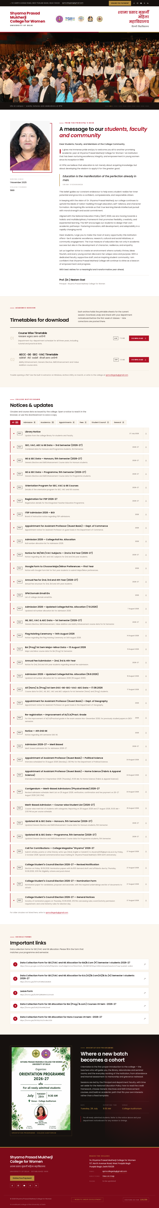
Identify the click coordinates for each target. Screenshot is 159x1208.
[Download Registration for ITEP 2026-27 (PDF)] (146, 501)
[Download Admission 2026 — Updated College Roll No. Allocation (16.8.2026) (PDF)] (146, 676)
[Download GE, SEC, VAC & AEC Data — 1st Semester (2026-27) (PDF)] (146, 622)
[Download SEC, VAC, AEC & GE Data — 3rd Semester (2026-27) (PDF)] (146, 447)
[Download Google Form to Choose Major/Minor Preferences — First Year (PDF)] (146, 568)
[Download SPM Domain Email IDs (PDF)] (146, 595)
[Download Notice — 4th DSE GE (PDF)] (146, 732)
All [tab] (15, 422)
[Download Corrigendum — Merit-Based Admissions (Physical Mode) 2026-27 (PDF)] (146, 792)
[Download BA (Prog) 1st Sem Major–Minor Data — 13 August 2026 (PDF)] (146, 649)
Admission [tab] (29, 422)
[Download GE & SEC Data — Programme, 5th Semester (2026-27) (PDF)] (146, 474)
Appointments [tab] (66, 422)
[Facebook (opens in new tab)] (134, 3)
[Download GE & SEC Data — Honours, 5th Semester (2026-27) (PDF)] (146, 460)
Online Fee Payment (120, 3)
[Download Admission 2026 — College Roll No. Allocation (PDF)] (146, 541)
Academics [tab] (47, 422)
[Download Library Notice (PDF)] (146, 433)
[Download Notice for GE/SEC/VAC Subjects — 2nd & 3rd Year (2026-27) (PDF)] (146, 554)
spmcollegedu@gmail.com (72, 3)
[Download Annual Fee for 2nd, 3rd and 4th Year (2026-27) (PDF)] (146, 581)
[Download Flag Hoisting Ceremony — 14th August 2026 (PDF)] (146, 635)
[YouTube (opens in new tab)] (141, 3)
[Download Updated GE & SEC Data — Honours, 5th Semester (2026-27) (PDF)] (146, 823)
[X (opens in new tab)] (144, 3)
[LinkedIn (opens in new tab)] (148, 3)
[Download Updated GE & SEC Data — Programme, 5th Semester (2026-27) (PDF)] (146, 836)
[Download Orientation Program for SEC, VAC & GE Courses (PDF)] (146, 487)
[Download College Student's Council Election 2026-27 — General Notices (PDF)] (146, 900)
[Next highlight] (156, 67)
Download (140, 339)
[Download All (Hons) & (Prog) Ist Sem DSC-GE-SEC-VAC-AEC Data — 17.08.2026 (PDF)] (146, 689)
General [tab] (119, 422)
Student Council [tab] (100, 422)
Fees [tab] (83, 422)
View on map (108, 1176)
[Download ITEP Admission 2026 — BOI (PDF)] (146, 514)
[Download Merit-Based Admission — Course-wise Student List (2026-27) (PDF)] (146, 808)
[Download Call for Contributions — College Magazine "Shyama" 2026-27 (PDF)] (146, 851)
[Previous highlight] (3, 67)
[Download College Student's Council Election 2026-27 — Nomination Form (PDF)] (146, 884)
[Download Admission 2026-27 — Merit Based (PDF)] (146, 746)
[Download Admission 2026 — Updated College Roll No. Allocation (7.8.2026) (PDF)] (146, 608)
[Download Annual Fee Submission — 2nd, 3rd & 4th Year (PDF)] (146, 662)
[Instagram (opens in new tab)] (138, 3)
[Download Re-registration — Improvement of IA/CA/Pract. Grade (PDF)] (146, 718)
